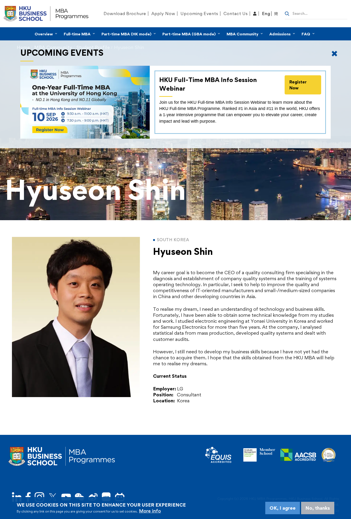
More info (150, 511)
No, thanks (317, 508)
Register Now (298, 84)
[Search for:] (316, 13)
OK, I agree (283, 508)
